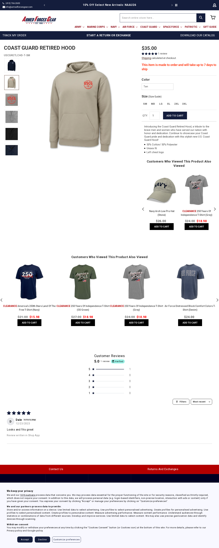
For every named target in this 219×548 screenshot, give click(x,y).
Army (78, 27)
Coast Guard (149, 27)
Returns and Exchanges (162, 469)
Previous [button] (143, 209)
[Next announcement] (172, 5)
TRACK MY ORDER (14, 35)
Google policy (35, 530)
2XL (176, 103)
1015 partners (27, 495)
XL (168, 103)
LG (161, 103)
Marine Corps (96, 27)
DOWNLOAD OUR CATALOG (197, 35)
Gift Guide (209, 27)
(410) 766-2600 (13, 3)
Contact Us (56, 469)
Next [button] (214, 209)
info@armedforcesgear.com (19, 7)
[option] (109, 5)
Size (152, 96)
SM (145, 103)
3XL (184, 103)
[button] (150, 53)
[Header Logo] (39, 20)
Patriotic (191, 27)
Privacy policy (14, 530)
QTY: (145, 115)
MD (153, 103)
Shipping (146, 58)
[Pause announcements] (176, 5)
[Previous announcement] (44, 5)
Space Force (171, 27)
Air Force (129, 27)
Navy (114, 27)
